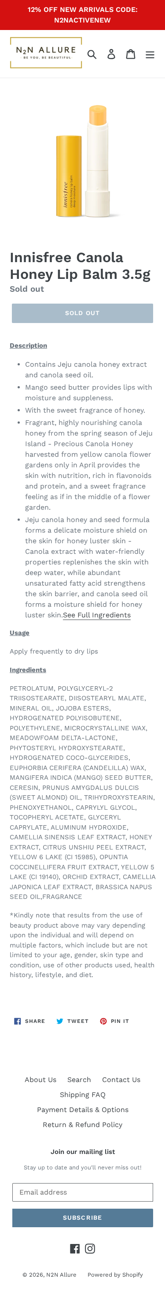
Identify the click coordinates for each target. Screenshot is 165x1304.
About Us (40, 1079)
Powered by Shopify (115, 1274)
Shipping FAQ (83, 1094)
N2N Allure (61, 1274)
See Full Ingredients (97, 615)
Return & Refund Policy (82, 1124)
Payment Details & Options (82, 1109)
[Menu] (150, 54)
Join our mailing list (83, 1152)
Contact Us (121, 1079)
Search (79, 1079)
